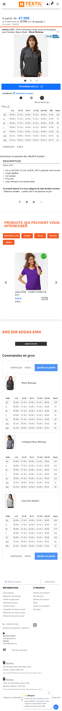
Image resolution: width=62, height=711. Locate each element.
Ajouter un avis (31, 344)
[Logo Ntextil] (31, 4)
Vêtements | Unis (11, 236)
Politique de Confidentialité (12, 697)
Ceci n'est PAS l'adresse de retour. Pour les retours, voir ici (22, 673)
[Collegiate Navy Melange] (20, 97)
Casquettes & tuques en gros (14, 609)
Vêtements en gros (10, 603)
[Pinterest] (34, 202)
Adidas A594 (8, 165)
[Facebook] (20, 202)
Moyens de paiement (41, 593)
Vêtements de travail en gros (14, 613)
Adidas (5, 29)
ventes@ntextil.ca (10, 644)
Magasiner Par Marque (12, 596)
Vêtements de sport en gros (13, 616)
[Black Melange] (42, 98)
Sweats (27, 236)
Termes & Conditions (41, 606)
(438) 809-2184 (12, 624)
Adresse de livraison (41, 600)
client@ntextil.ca (9, 639)
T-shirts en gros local (11, 600)
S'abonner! (49, 582)
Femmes (53, 236)
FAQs (35, 603)
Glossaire (37, 609)
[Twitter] (27, 202)
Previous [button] (6, 57)
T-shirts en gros (9, 606)
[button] (47, 4)
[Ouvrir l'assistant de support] (55, 707)
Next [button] (58, 57)
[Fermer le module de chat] (49, 692)
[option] (31, 55)
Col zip (40, 236)
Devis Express (8, 593)
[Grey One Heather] (31, 97)
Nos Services (38, 596)
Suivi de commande (19, 650)
